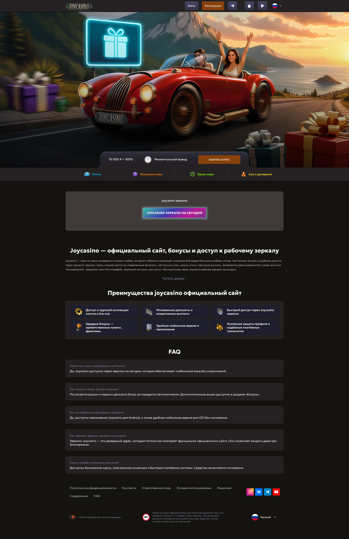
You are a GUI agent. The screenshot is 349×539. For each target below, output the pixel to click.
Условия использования (194, 488)
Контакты (129, 488)
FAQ (97, 496)
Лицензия (224, 488)
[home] (79, 5)
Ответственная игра (156, 488)
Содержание (79, 496)
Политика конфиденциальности (93, 488)
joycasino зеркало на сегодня (174, 213)
